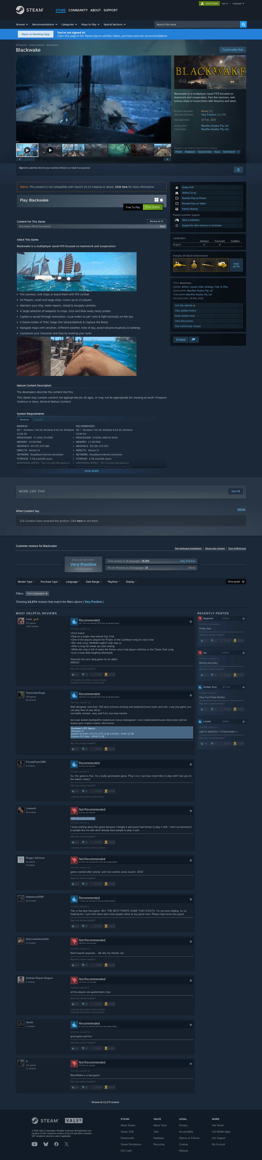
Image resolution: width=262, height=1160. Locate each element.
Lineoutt (31, 808)
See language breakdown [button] (188, 548)
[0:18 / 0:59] (93, 99)
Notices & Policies (189, 1138)
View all (241, 510)
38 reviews (31, 812)
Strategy (208, 286)
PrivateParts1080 (36, 761)
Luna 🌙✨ (32, 619)
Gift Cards (126, 1150)
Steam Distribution (131, 1144)
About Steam (128, 1125)
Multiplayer (190, 152)
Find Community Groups (188, 326)
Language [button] (71, 581)
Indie (200, 286)
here (80, 520)
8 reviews (30, 865)
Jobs (156, 1131)
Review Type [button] (25, 581)
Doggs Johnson (35, 857)
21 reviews (31, 1068)
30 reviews (31, 901)
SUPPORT (111, 10)
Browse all (156, 221)
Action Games (36, 45)
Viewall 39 (236, 265)
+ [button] (238, 152)
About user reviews (215, 548)
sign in (225, 3)
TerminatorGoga (35, 692)
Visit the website (184, 305)
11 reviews (31, 943)
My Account (218, 1144)
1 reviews (30, 1026)
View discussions (184, 321)
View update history (185, 310)
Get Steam (218, 1125)
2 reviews (30, 982)
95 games (30, 862)
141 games (31, 1065)
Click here (121, 186)
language (237, 3)
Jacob (29, 1022)
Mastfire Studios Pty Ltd (214, 125)
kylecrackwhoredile (37, 939)
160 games (31, 697)
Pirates (178, 152)
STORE (61, 10)
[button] (22, 24)
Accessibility (186, 1131)
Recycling (158, 1144)
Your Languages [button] (35, 593)
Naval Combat (204, 152)
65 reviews (31, 700)
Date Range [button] (92, 581)
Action (185, 286)
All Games (21, 45)
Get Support (218, 1138)
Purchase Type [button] (49, 581)
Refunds (183, 1150)
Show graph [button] (234, 581)
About (95, 10)
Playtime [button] (113, 581)
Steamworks (127, 1138)
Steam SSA (127, 1131)
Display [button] (130, 581)
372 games (31, 623)
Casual (193, 286)
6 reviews (30, 766)
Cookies (183, 1144)
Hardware (158, 1138)
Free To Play (221, 286)
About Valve (160, 1125)
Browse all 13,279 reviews (105, 1102)
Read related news (185, 315)
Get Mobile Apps (221, 1131)
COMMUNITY (78, 10)
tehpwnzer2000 (35, 896)
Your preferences (237, 548)
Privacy (183, 1125)
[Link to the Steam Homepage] (30, 13)
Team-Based (229, 152)
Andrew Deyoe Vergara (39, 978)
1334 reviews (32, 626)
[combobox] (197, 24)
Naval (217, 152)
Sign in (22, 168)
